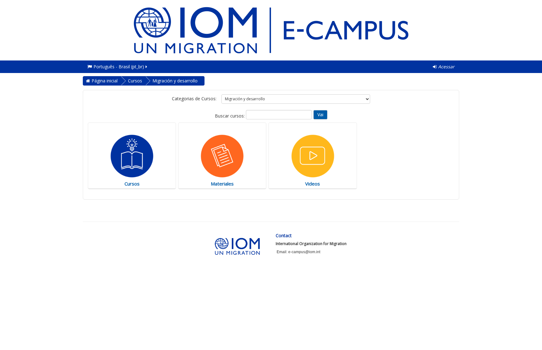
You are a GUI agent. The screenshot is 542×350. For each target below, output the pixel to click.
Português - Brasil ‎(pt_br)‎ (118, 67)
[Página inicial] (271, 30)
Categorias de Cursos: (194, 99)
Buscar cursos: (230, 116)
